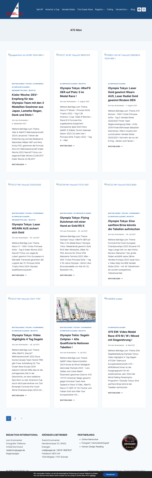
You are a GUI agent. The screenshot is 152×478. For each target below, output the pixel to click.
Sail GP (39, 9)
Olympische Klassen (20, 87)
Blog (133, 9)
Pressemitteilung (19, 90)
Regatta (32, 90)
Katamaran (38, 84)
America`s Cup (52, 9)
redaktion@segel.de (15, 450)
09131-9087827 (64, 450)
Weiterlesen (19, 164)
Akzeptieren (110, 474)
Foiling (110, 9)
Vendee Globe (68, 9)
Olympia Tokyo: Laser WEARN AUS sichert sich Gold (26, 228)
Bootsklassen (18, 84)
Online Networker (90, 439)
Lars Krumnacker (21, 120)
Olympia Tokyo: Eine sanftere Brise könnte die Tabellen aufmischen (124, 225)
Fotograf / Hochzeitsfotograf (95, 443)
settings (92, 476)
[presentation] (28, 65)
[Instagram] (144, 9)
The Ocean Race (85, 9)
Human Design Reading (93, 446)
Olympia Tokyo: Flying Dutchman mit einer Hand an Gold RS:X (74, 221)
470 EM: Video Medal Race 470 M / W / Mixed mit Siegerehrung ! (123, 335)
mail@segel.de (48, 450)
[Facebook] (139, 9)
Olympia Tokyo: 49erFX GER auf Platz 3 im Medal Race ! (75, 92)
